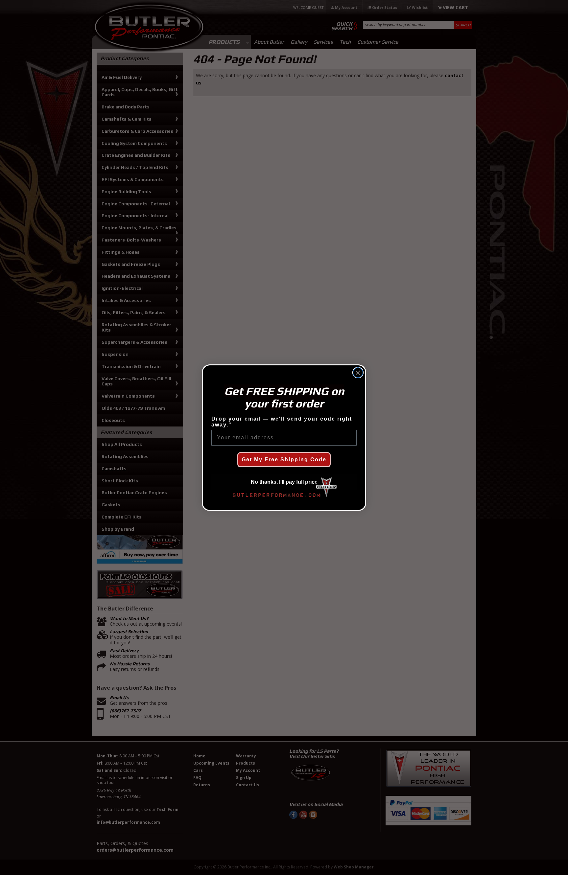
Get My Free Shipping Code (284, 459)
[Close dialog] (358, 373)
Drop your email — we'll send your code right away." (281, 421)
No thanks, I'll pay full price (284, 482)
